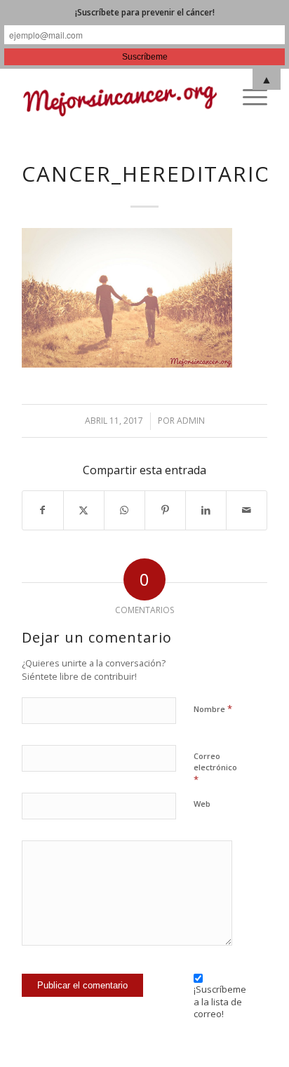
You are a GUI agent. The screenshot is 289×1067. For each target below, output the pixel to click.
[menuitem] (248, 97)
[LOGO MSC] (120, 97)
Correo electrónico (215, 768)
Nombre (213, 708)
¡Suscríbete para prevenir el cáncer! (145, 12)
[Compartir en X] (84, 510)
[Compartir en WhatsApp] (124, 510)
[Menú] (248, 97)
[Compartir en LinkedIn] (206, 510)
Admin (191, 421)
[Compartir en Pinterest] (165, 510)
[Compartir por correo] (247, 510)
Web (202, 803)
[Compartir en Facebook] (42, 510)
